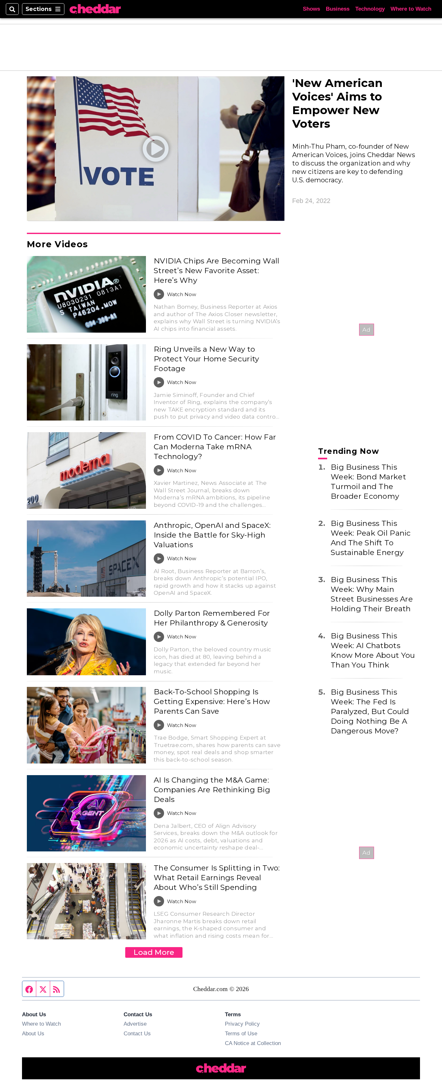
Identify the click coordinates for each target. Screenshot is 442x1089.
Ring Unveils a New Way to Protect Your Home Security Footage (206, 359)
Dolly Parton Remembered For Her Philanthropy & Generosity (212, 618)
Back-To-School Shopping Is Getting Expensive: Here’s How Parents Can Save (212, 701)
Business (337, 9)
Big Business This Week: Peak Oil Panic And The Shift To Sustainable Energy (371, 538)
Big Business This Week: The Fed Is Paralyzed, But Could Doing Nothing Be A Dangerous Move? (370, 711)
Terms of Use (241, 1033)
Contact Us (137, 1033)
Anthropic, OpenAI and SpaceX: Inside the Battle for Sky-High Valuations (212, 535)
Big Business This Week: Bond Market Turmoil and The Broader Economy (368, 482)
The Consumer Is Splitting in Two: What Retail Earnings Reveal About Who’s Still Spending (217, 877)
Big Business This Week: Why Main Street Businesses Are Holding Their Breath (372, 594)
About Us (33, 1033)
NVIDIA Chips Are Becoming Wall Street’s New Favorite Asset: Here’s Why (217, 270)
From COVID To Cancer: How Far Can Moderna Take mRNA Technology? (215, 446)
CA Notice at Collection (253, 1043)
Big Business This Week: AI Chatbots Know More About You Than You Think (373, 650)
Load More (154, 952)
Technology (370, 9)
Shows (311, 9)
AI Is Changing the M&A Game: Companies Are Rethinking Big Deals (212, 789)
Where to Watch (411, 9)
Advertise (135, 1023)
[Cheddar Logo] (95, 9)
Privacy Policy (242, 1023)
